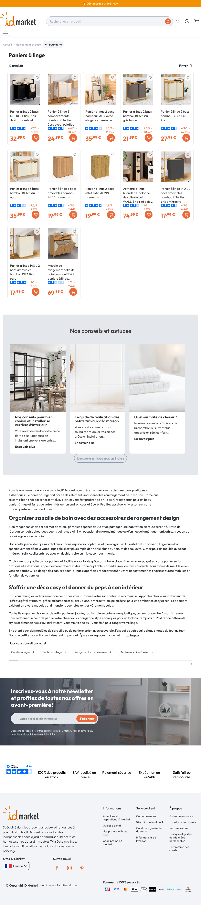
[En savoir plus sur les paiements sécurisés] (107, 889)
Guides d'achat (112, 825)
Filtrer (183, 65)
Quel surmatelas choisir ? (155, 417)
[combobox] (109, 21)
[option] (100, 3)
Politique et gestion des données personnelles (181, 837)
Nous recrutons (178, 828)
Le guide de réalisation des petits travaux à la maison (97, 419)
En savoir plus (25, 447)
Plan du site (70, 885)
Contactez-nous (146, 816)
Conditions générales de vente (149, 829)
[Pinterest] (82, 868)
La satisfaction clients (182, 822)
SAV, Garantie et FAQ (149, 822)
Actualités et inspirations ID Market (116, 817)
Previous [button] (181, 664)
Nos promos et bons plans (115, 833)
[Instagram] (69, 868)
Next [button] (189, 664)
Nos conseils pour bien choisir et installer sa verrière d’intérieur (34, 421)
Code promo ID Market (112, 842)
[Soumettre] (168, 21)
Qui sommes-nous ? (181, 816)
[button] (187, 21)
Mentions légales (50, 885)
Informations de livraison (146, 839)
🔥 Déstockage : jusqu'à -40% (100, 3)
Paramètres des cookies (179, 848)
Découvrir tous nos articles (100, 458)
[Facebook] (57, 868)
